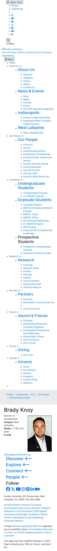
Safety (26, 84)
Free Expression (24, 511)
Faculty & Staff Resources (36, 176)
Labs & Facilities (31, 280)
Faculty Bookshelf (32, 167)
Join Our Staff (30, 173)
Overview (28, 265)
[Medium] (12, 31)
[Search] (8, 40)
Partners (13, 290)
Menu (10, 59)
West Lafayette (31, 127)
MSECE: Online (30, 217)
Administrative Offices (34, 151)
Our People (15, 135)
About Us (14, 66)
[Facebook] (12, 21)
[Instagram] (12, 15)
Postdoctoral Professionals (36, 154)
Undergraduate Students (31, 185)
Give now (28, 355)
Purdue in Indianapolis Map (36, 117)
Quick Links (15, 2)
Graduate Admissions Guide (37, 253)
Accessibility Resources (41, 529)
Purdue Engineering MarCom (27, 526)
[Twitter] (12, 24)
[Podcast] (12, 34)
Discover (15, 458)
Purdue (14, 5)
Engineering (17, 8)
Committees (29, 370)
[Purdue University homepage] (12, 49)
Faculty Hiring (30, 379)
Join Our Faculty (31, 170)
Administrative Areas (19, 397)
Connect (15, 470)
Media (26, 99)
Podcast (27, 102)
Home (12, 62)
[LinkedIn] (12, 28)
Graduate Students (34, 199)
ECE (33, 394)
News (26, 96)
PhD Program (30, 227)
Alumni (13, 312)
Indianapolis (28, 112)
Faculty (26, 147)
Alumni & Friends (33, 315)
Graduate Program (32, 204)
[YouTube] (12, 18)
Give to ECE (29, 343)
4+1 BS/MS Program (33, 196)
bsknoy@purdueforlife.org (17, 454)
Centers (27, 271)
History (26, 81)
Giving (12, 346)
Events (26, 105)
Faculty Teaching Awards (35, 163)
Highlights (28, 77)
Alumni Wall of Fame (33, 336)
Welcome (27, 74)
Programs (28, 376)
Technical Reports (32, 287)
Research (14, 256)
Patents (27, 277)
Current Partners (31, 308)
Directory (28, 144)
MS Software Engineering (36, 220)
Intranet (13, 358)
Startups (27, 274)
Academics (15, 179)
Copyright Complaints (28, 514)
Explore (14, 464)
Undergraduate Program (35, 193)
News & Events (31, 91)
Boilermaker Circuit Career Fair (38, 302)
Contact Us (29, 87)
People (13, 477)
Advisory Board (31, 339)
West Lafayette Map (33, 132)
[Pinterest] (28, 490)
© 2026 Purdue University (17, 504)
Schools (27, 373)
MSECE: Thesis (30, 214)
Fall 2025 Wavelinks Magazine (38, 109)
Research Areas (31, 268)
